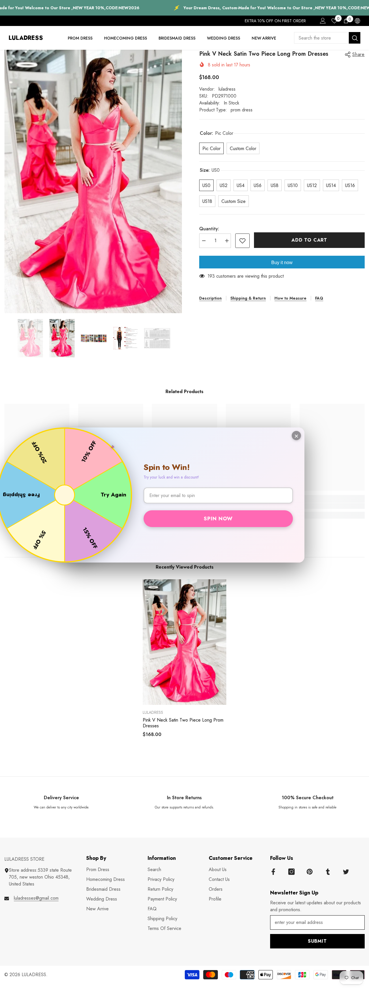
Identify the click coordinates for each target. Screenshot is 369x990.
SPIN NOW (218, 518)
